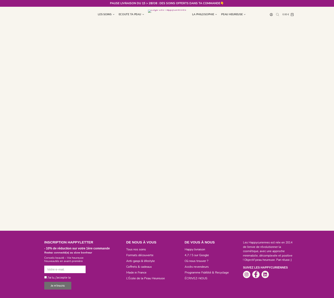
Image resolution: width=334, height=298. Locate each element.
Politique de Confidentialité (89, 277)
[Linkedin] (265, 274)
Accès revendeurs (197, 267)
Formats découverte (139, 255)
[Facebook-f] (256, 274)
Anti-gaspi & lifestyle (140, 261)
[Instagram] (246, 274)
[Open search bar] (277, 14)
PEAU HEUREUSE (232, 14)
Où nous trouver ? (196, 261)
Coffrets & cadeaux (139, 267)
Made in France (136, 272)
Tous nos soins (136, 249)
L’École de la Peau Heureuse (145, 278)
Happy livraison (195, 249)
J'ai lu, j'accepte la (77, 277)
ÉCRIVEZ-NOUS (196, 278)
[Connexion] (271, 14)
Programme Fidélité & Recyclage (207, 272)
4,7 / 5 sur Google (197, 255)
